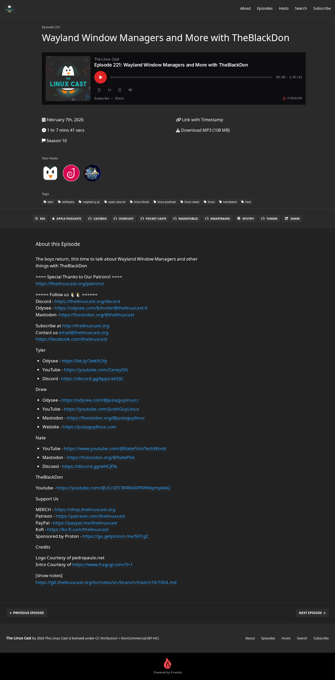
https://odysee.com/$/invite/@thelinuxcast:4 (101, 308)
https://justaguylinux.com (89, 427)
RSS (42, 218)
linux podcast (166, 202)
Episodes (265, 8)
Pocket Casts (156, 218)
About (245, 8)
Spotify (248, 218)
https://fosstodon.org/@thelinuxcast (96, 315)
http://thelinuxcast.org (85, 326)
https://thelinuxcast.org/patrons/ (70, 283)
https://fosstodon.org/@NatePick (101, 457)
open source (116, 202)
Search (301, 8)
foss (247, 202)
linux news (191, 202)
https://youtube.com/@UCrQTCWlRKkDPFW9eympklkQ (113, 488)
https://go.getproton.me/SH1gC (115, 536)
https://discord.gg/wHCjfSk (89, 466)
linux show (141, 202)
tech (50, 202)
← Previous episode (26, 613)
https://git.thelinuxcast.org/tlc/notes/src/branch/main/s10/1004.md (106, 582)
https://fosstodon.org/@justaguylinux (106, 418)
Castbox (100, 218)
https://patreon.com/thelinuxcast (90, 516)
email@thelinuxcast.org (83, 332)
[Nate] (92, 174)
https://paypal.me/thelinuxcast (85, 523)
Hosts (284, 8)
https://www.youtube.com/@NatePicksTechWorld (115, 448)
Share (295, 218)
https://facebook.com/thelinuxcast (71, 339)
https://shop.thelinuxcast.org (84, 509)
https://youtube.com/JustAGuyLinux (101, 409)
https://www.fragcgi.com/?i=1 (102, 564)
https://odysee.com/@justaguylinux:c (100, 400)
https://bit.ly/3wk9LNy (84, 361)
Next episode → (312, 613)
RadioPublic (188, 218)
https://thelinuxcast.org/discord (87, 301)
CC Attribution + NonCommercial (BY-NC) (127, 638)
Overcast (126, 218)
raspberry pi (91, 202)
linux (211, 202)
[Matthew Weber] (50, 174)
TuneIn (271, 218)
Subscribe (322, 8)
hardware (229, 202)
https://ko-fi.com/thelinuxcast (78, 529)
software (67, 202)
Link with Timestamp (202, 120)
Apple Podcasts (69, 218)
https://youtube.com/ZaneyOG (96, 370)
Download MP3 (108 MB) (205, 130)
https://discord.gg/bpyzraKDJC (92, 378)
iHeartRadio (220, 218)
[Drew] (71, 174)
